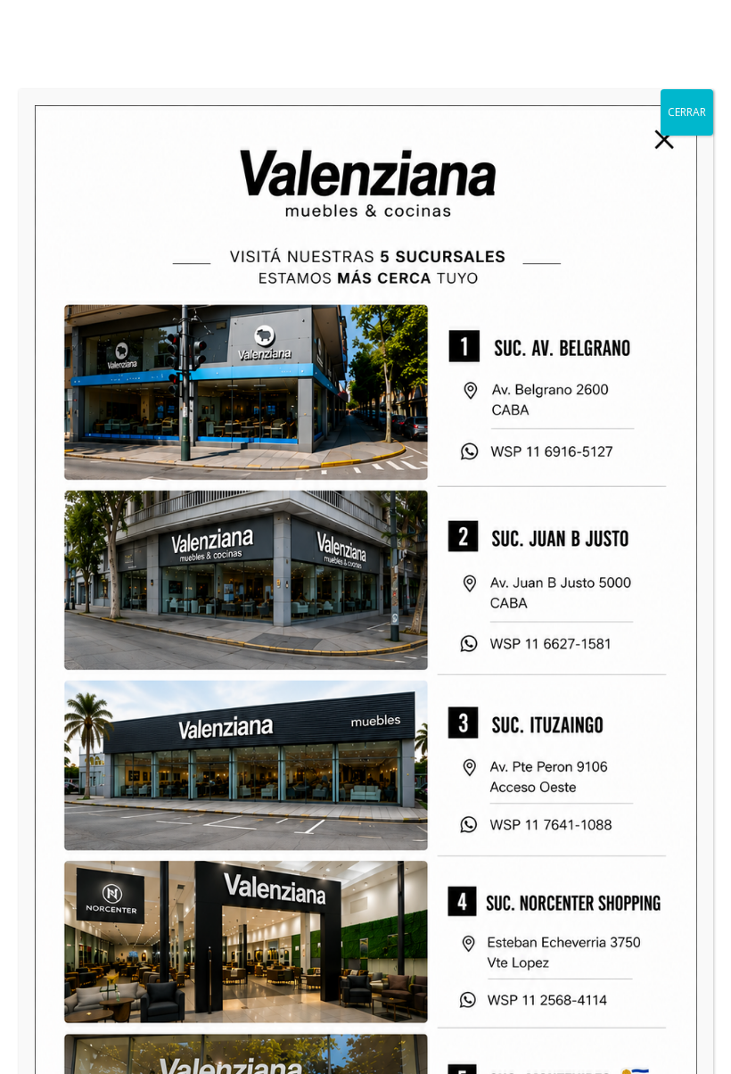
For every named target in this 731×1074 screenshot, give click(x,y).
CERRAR (687, 112)
